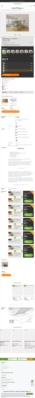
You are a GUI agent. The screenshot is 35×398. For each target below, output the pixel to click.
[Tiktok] (33, 359)
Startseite (2, 10)
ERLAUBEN (30, 393)
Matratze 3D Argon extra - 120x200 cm (17, 254)
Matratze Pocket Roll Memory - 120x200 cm (17, 212)
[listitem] (17, 63)
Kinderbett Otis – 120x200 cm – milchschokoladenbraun (17, 297)
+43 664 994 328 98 (18, 3)
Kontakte (2, 370)
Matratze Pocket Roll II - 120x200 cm (17, 227)
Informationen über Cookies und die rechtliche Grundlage (18, 394)
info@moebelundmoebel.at (6, 380)
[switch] (32, 385)
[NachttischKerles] (11, 241)
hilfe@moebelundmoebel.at (5, 383)
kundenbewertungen (4, 366)
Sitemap (2, 369)
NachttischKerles (17, 240)
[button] (15, 34)
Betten (4, 10)
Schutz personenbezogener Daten (5, 367)
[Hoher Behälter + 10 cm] (5, 101)
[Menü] (33, 379)
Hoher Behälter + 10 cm (5, 105)
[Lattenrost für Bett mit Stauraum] (13, 101)
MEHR (24, 1)
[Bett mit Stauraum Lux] (5, 264)
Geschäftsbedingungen (4, 368)
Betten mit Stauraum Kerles (9, 10)
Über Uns (2, 364)
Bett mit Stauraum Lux (5, 268)
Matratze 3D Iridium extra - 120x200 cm (17, 200)
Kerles (3, 37)
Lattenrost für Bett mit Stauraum (13, 106)
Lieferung (2, 389)
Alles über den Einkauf (4, 386)
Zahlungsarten (3, 388)
